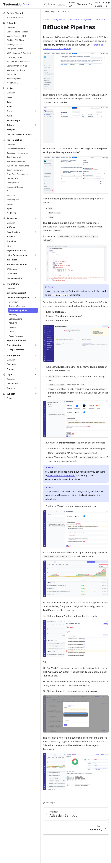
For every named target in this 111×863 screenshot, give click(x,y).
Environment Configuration (61, 475)
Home (46, 19)
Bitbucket (100, 19)
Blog (91, 4)
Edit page (50, 802)
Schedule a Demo (99, 4)
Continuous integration (80, 19)
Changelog (82, 4)
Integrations (59, 19)
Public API (72, 4)
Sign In (108, 4)
